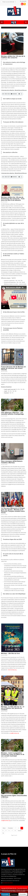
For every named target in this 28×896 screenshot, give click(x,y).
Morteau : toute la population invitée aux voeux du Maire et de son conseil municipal (12, 754)
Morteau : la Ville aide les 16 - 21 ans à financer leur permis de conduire (12, 708)
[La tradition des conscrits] (12, 43)
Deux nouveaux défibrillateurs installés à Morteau (11, 462)
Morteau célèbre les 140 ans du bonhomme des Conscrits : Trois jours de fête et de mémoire (12, 198)
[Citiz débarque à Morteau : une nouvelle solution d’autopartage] (12, 404)
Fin (3, 833)
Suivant (20, 830)
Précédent (10, 828)
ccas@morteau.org (14, 733)
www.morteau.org (12, 669)
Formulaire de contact (7, 882)
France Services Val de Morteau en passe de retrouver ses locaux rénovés (13, 368)
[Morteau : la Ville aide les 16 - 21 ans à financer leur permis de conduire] (12, 690)
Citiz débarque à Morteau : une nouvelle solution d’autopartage (12, 413)
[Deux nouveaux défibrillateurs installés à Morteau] (12, 451)
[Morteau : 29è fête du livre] (12, 637)
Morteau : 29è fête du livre (10, 653)
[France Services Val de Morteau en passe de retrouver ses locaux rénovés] (12, 356)
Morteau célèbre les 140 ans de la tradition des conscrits (13, 57)
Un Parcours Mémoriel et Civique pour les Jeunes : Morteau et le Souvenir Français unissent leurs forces (13, 510)
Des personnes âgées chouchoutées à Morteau (14, 796)
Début (4, 828)
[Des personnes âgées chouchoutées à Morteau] (12, 787)
